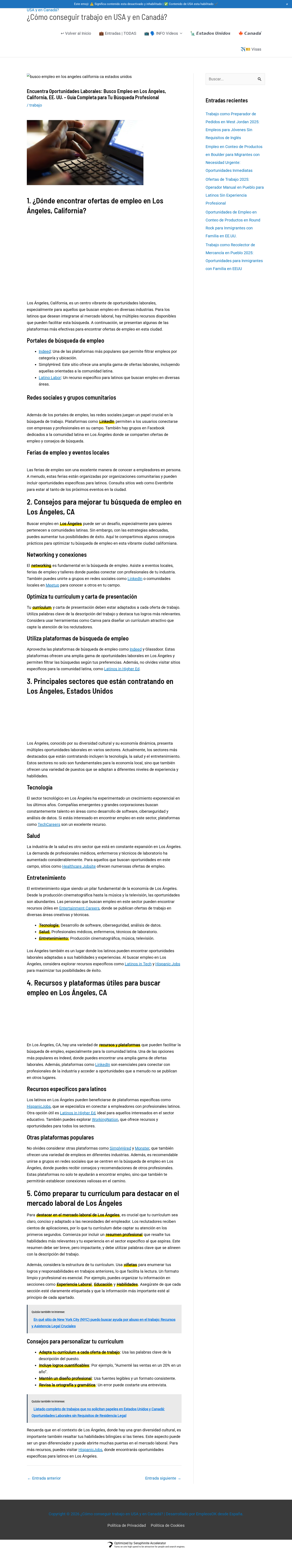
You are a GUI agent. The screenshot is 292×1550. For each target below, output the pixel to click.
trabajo (35, 105)
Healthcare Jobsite (79, 866)
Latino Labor (50, 377)
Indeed (45, 351)
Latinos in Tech (138, 964)
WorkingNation (105, 1119)
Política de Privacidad (126, 1525)
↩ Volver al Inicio (76, 33)
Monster (142, 1148)
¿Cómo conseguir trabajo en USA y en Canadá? (97, 16)
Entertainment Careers (79, 908)
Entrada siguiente (163, 1478)
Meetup (52, 585)
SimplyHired (120, 1148)
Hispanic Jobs (167, 964)
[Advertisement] (104, 238)
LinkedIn (135, 578)
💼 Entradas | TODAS (117, 33)
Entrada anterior (44, 1478)
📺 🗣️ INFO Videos (161, 33)
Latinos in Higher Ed (121, 668)
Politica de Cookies (168, 1525)
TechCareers (49, 824)
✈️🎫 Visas (251, 49)
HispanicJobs (39, 1106)
